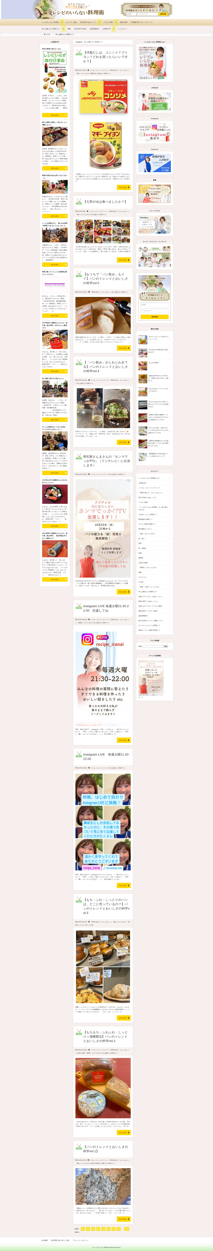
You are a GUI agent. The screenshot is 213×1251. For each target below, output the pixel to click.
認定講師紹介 (94, 29)
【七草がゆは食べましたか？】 (105, 201)
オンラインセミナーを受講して (149, 625)
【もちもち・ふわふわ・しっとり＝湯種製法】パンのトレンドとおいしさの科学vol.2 (105, 1036)
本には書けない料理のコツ (51, 29)
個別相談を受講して (145, 519)
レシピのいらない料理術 (147, 8)
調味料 (92, 73)
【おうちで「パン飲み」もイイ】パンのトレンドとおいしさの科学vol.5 (105, 279)
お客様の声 (106, 29)
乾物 (140, 553)
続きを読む (123, 187)
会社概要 (44, 1240)
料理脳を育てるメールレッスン (142, 22)
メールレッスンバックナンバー (99, 70)
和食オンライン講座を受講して (149, 630)
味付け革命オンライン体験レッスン (150, 620)
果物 (140, 572)
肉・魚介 (141, 538)
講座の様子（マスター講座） (148, 611)
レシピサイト (122, 29)
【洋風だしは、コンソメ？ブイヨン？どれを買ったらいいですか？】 (105, 57)
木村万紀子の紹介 (80, 29)
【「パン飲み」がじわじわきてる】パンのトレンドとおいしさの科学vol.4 (105, 367)
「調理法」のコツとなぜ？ (85, 622)
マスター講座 (108, 22)
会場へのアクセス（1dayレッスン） (151, 596)
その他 (91, 925)
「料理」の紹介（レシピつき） (149, 587)
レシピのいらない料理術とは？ (149, 478)
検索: (140, 646)
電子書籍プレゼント (145, 529)
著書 (69, 29)
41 (126, 1229)
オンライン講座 (71, 22)
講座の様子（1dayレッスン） (148, 601)
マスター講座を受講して (147, 524)
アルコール (142, 577)
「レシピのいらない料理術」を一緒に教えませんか (153, 508)
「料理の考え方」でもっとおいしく (119, 70)
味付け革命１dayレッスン (147, 497)
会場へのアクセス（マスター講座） (150, 606)
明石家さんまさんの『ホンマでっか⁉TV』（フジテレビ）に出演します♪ (106, 461)
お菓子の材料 (81, 1053)
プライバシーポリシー (80, 1240)
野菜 (140, 543)
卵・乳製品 (142, 548)
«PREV (76, 1229)
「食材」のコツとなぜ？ (82, 73)
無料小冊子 (124, 22)
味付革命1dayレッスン (88, 22)
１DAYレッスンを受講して (147, 514)
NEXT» (77, 1232)
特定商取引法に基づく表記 (60, 1240)
